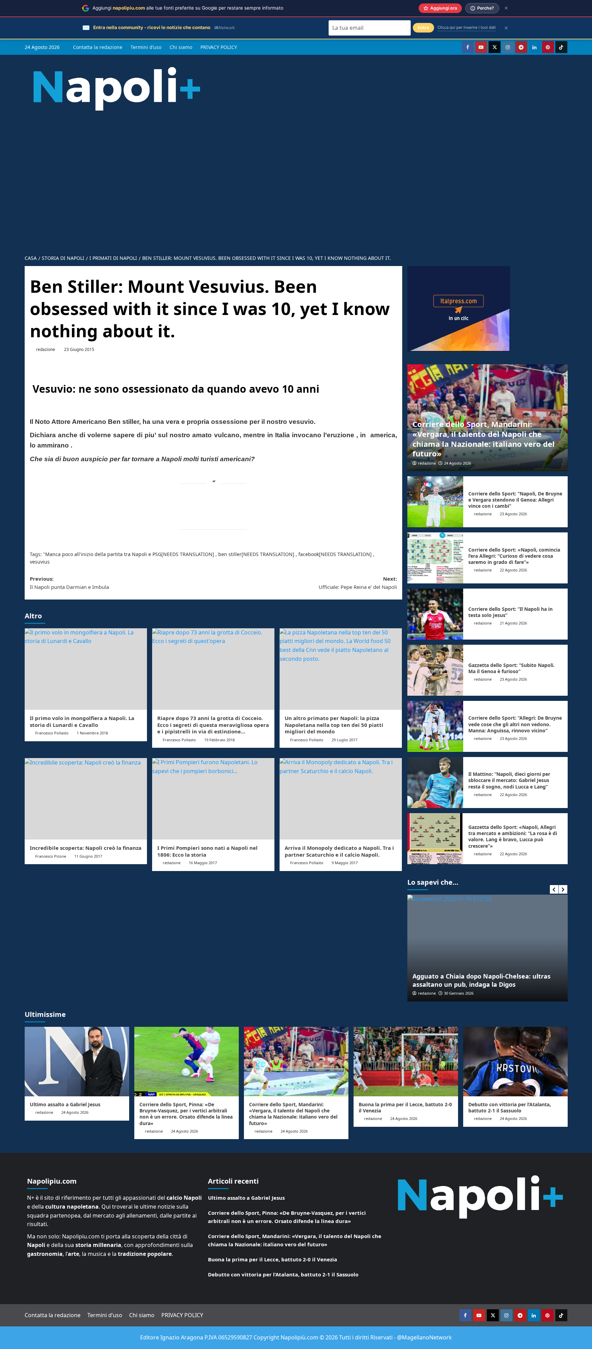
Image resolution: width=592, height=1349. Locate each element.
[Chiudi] (506, 8)
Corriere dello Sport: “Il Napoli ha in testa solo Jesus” (510, 612)
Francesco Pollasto (52, 732)
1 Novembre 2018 (92, 732)
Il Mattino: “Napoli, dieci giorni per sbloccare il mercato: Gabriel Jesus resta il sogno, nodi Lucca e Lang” (509, 780)
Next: (358, 582)
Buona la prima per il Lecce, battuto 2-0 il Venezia (405, 1107)
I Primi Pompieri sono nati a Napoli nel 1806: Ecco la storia (207, 851)
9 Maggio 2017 (345, 862)
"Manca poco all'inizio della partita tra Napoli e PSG (102, 554)
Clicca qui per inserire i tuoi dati (466, 27)
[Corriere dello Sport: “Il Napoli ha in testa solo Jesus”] (435, 614)
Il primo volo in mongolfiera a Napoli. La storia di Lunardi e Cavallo (82, 721)
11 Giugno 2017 (88, 856)
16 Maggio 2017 (203, 862)
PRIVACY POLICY (218, 47)
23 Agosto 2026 (513, 513)
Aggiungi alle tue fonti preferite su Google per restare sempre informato (187, 8)
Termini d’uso (146, 47)
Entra (423, 27)
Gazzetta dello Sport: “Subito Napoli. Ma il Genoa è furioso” (511, 668)
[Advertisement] (296, 177)
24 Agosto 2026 (457, 463)
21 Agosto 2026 (513, 623)
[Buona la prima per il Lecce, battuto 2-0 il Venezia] (406, 1061)
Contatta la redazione (97, 47)
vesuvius (40, 561)
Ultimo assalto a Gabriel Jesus (65, 1104)
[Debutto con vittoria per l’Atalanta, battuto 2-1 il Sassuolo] (515, 1061)
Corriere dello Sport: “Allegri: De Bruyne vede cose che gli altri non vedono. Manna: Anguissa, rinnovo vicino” (515, 724)
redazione (45, 349)
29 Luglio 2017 (344, 739)
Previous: (69, 582)
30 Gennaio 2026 (458, 993)
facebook (308, 554)
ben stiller (230, 554)
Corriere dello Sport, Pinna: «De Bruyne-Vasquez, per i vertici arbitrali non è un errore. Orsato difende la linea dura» (186, 1113)
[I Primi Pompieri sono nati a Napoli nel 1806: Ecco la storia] (213, 799)
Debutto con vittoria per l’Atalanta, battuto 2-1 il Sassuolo (509, 1107)
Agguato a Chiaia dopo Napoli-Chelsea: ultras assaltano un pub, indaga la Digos (481, 980)
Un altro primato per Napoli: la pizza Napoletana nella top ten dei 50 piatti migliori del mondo (334, 725)
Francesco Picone (50, 856)
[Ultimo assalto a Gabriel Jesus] (77, 1061)
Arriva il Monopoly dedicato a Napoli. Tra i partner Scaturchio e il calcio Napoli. (339, 851)
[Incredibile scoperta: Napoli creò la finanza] (86, 799)
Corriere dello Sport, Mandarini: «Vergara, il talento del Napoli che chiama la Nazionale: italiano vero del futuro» (483, 438)
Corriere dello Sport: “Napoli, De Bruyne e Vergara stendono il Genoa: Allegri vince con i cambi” (515, 499)
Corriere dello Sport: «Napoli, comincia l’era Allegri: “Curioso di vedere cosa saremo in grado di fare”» (514, 555)
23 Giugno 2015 (79, 349)
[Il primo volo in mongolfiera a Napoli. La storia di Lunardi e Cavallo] (86, 669)
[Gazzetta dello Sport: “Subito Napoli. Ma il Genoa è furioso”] (435, 670)
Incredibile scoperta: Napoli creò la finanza (85, 847)
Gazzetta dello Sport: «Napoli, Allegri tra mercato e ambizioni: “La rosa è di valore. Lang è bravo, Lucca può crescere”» (512, 836)
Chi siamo (181, 47)
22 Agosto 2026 (513, 569)
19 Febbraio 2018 (219, 739)
